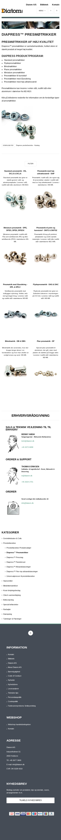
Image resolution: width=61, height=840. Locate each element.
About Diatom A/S (14, 667)
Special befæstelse (10, 604)
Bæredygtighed (14, 672)
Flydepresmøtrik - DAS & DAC (46, 284)
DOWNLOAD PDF (8, 145)
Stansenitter (8, 581)
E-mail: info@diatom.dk (16, 764)
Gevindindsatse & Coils (12, 538)
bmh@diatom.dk (27, 441)
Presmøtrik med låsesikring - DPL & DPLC (15, 285)
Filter (30, 163)
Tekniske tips (13, 693)
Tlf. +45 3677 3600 (14, 760)
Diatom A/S (31, 5)
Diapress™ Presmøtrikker (17, 552)
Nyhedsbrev (13, 684)
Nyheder (11, 680)
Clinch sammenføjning (12, 595)
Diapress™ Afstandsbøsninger (19, 567)
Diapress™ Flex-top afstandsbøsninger (22, 571)
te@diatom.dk (26, 476)
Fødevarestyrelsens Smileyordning (22, 706)
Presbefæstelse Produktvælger (19, 548)
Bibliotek (44, 5)
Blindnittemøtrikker (10, 586)
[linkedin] (30, 633)
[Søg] (50, 11)
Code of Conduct (14, 676)
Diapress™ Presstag (15, 557)
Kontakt (55, 5)
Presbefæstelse (9, 543)
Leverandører (13, 689)
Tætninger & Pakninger (12, 619)
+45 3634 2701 (27, 482)
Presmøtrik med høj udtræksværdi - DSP (45, 172)
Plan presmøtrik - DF (45, 341)
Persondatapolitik (14, 697)
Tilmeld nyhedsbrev (30, 800)
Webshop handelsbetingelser (19, 724)
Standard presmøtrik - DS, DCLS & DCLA (15, 172)
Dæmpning (7, 614)
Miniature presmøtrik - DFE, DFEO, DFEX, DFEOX (15, 229)
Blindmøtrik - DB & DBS (15, 341)
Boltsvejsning (8, 600)
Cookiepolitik (13, 701)
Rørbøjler (7, 609)
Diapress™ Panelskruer (16, 562)
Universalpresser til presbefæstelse (21, 576)
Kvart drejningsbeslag (11, 590)
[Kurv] (56, 11)
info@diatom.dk (27, 503)
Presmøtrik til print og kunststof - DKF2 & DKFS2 (45, 229)
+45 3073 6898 (27, 447)
